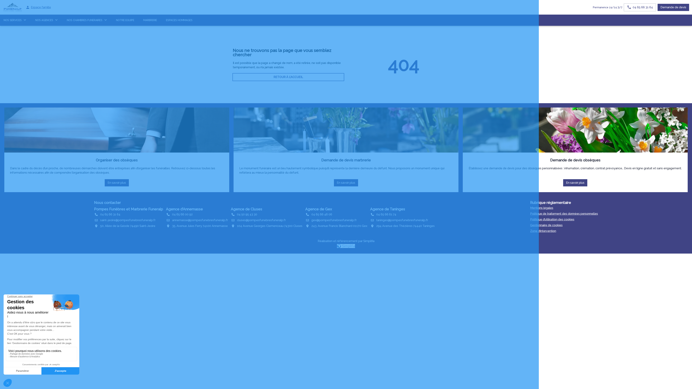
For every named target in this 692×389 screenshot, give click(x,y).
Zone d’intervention (543, 231)
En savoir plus (118, 183)
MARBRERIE (150, 20)
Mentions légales (541, 208)
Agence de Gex (318, 209)
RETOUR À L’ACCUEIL (288, 77)
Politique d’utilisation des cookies (552, 219)
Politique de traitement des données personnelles (564, 213)
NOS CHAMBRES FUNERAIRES (84, 20)
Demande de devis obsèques (575, 160)
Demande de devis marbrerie (346, 160)
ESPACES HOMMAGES (179, 20)
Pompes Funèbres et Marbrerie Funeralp (128, 209)
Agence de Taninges (387, 209)
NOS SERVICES (13, 20)
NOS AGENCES (44, 20)
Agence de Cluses (246, 209)
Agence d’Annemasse (184, 209)
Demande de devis (673, 7)
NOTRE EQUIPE (125, 20)
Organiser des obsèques (117, 160)
